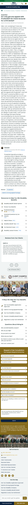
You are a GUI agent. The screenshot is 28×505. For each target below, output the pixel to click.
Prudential (18, 10)
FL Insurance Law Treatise (8, 470)
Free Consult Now (7, 503)
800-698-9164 (21, 503)
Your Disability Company (9, 10)
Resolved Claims (5, 462)
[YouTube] (2, 476)
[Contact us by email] (25, 4)
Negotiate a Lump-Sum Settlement (10, 492)
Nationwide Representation (8, 465)
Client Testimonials (6, 460)
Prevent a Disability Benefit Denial (10, 490)
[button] (2, 4)
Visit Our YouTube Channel (8, 467)
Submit (14, 420)
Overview (3, 457)
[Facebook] (9, 476)
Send (25, 498)
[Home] (2, 11)
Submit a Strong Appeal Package (10, 485)
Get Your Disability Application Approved (12, 483)
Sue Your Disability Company (9, 488)
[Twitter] (13, 476)
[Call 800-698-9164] (21, 4)
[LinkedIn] (6, 476)
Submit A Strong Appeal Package (11, 192)
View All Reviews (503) (14, 269)
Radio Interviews (5, 472)
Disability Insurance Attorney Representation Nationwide (14, 3)
